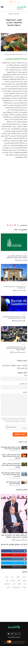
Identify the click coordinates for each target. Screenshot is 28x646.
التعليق (25, 392)
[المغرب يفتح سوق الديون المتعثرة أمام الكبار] (24, 484)
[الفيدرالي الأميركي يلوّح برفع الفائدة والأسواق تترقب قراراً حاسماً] (24, 449)
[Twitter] (13, 2)
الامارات (24, 577)
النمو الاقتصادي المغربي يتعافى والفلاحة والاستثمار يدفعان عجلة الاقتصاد (11, 465)
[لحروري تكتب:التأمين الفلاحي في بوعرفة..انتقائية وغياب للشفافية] (14, 242)
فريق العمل (20, 641)
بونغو (24, 580)
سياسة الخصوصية (13, 641)
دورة (25, 584)
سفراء (19, 580)
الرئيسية (16, 14)
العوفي (17, 577)
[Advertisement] (14, 175)
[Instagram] (15, 2)
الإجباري (13, 580)
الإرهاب (24, 587)
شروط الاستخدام (5, 641)
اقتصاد (10, 14)
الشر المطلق (7, 584)
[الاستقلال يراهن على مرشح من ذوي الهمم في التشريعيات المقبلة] (14, 513)
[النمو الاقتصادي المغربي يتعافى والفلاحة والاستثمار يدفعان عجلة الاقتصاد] (24, 465)
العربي (8, 587)
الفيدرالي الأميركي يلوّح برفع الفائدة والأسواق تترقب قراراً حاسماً (10, 448)
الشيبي (6, 577)
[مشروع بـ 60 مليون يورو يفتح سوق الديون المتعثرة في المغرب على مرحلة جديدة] (24, 474)
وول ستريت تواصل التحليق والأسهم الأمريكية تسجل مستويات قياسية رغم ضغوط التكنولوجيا (15, 348)
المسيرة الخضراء (16, 587)
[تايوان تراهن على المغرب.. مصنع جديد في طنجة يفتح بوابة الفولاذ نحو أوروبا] (24, 456)
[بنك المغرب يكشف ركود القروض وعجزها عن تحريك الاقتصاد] (14, 272)
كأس (14, 584)
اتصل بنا (24, 641)
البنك (12, 577)
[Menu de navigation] (2, 7)
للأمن (7, 580)
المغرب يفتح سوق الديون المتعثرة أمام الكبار (13, 482)
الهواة (19, 584)
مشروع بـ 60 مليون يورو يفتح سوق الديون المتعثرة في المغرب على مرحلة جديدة (11, 474)
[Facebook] (18, 2)
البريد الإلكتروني (23, 383)
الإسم (25, 375)
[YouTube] (10, 2)
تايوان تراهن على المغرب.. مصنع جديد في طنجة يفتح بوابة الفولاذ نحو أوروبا (11, 456)
